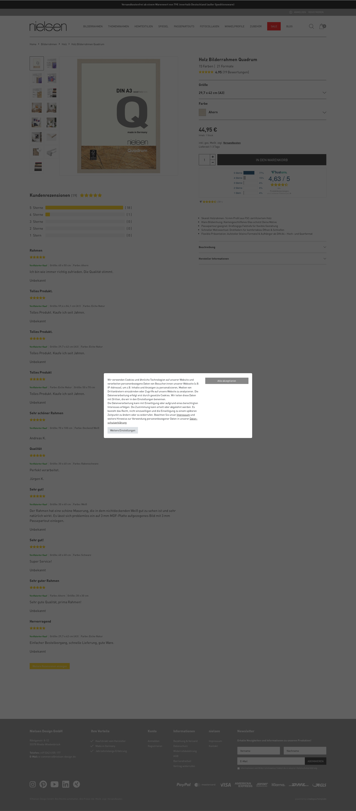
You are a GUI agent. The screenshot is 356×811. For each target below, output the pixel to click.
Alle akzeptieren (226, 380)
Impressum (183, 414)
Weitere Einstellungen (122, 430)
